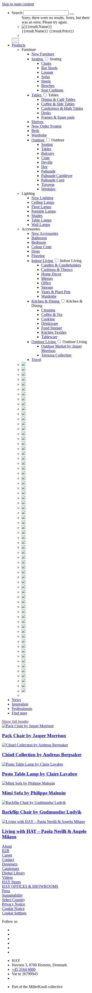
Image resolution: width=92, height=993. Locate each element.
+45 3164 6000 (24, 969)
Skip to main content (18, 4)
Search (17, 13)
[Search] (72, 14)
